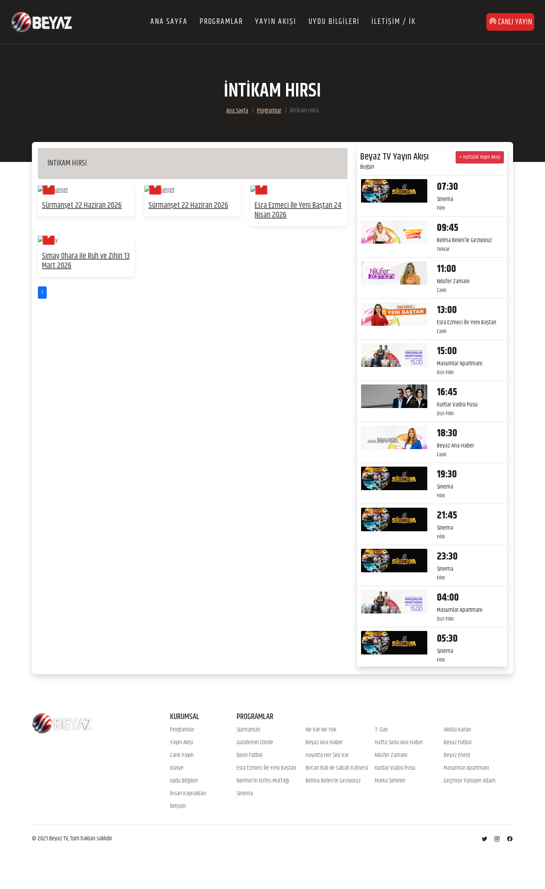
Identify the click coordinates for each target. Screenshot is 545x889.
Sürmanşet (248, 730)
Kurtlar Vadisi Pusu (395, 768)
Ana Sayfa (237, 111)
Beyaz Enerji (457, 755)
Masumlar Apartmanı (466, 768)
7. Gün (381, 730)
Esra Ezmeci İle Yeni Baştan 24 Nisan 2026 (298, 210)
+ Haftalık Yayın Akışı (479, 157)
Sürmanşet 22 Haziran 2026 (82, 205)
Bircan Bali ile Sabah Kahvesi (337, 768)
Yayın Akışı (181, 742)
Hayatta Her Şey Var (327, 755)
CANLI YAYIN (514, 22)
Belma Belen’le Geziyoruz (333, 781)
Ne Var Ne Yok (321, 730)
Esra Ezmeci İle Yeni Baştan (266, 768)
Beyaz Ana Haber (324, 742)
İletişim (178, 806)
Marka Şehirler (390, 781)
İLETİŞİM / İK (393, 22)
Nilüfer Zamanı (391, 755)
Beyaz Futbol (458, 742)
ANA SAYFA (169, 22)
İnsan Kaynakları (188, 793)
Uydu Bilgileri (184, 781)
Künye (177, 768)
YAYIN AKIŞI (275, 22)
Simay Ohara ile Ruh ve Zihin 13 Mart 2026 (86, 261)
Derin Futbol (250, 755)
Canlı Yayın (182, 755)
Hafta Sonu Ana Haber (399, 742)
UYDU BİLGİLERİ (333, 22)
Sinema (245, 793)
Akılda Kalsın (457, 730)
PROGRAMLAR (221, 22)
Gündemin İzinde (255, 742)
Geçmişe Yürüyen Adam (470, 781)
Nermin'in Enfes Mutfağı (263, 781)
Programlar (269, 111)
